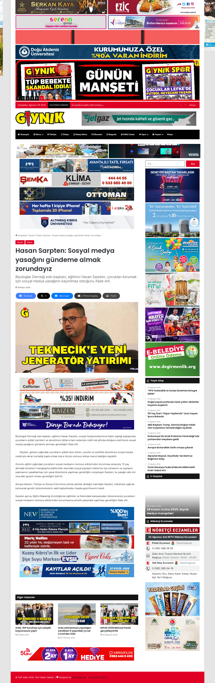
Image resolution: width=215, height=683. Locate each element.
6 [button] (41, 98)
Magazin (112, 134)
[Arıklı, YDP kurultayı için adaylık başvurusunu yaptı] (34, 614)
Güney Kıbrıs (81, 134)
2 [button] (22, 98)
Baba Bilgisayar (79, 677)
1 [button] (18, 98)
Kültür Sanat (129, 134)
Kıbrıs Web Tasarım (98, 677)
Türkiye (52, 134)
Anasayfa (24, 134)
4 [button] (32, 98)
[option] (172, 499)
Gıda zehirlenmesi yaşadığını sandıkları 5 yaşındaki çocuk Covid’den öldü (74, 630)
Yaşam (157, 134)
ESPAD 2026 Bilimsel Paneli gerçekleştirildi (115, 629)
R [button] (37, 98)
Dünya (65, 134)
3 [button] (27, 98)
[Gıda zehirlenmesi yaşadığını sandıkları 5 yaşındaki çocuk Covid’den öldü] (77, 614)
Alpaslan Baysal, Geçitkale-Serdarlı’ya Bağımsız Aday (96, 105)
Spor (143, 134)
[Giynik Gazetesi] (40, 118)
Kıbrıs (38, 134)
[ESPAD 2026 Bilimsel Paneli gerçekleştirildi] (119, 614)
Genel (31, 235)
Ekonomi (98, 134)
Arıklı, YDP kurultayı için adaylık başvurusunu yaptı (33, 629)
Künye (193, 105)
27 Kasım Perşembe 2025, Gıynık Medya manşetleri (170, 511)
